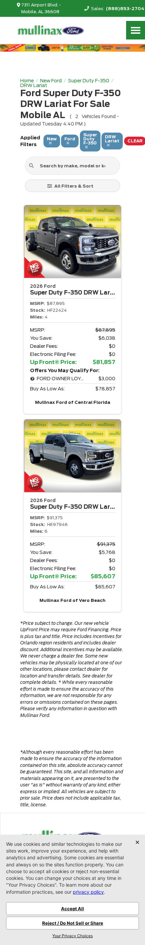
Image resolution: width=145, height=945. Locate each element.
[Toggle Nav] (135, 30)
